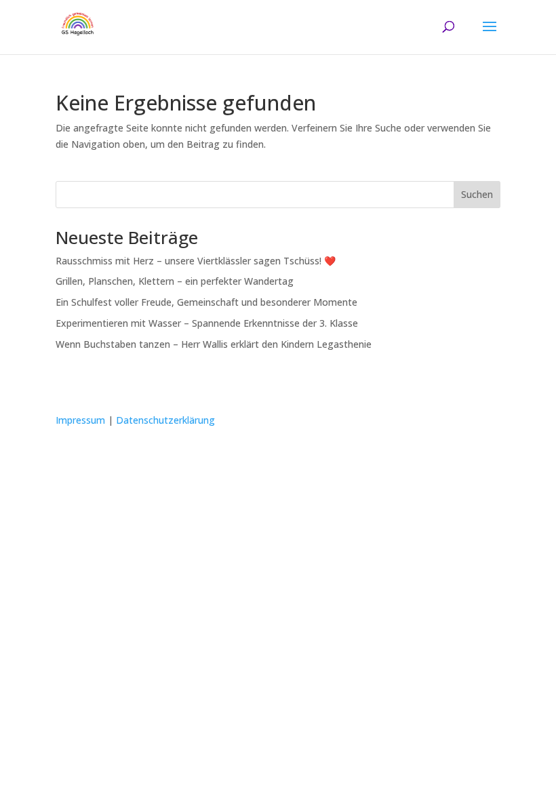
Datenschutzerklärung (165, 420)
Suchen (477, 194)
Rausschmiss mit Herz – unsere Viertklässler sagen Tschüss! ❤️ (196, 260)
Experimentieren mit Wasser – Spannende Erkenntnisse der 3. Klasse (207, 323)
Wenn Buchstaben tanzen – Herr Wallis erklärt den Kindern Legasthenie (214, 344)
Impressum (80, 420)
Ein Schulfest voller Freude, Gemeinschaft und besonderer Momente (206, 302)
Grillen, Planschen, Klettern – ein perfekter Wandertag (175, 281)
